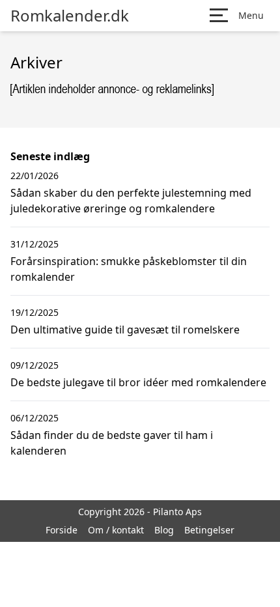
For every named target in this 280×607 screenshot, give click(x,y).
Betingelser (209, 530)
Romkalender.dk (69, 15)
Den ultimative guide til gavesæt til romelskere (125, 329)
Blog (164, 530)
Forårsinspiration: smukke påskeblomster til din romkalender (128, 269)
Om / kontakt (116, 530)
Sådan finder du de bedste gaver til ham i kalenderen (111, 443)
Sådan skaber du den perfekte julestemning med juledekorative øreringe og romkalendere (130, 201)
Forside (61, 530)
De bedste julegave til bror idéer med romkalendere (138, 382)
